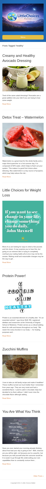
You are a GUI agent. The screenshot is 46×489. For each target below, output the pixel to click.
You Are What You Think (21, 411)
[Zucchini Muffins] (20, 366)
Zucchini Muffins (15, 349)
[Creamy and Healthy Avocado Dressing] (23, 78)
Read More (6, 104)
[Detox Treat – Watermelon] (23, 140)
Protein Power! (14, 276)
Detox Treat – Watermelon (23, 117)
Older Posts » (38, 476)
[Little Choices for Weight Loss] (23, 221)
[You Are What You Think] (20, 430)
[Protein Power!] (20, 297)
